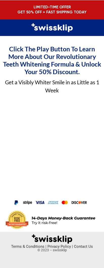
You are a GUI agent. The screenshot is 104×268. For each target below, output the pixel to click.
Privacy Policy (59, 246)
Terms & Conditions (27, 246)
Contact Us (83, 246)
